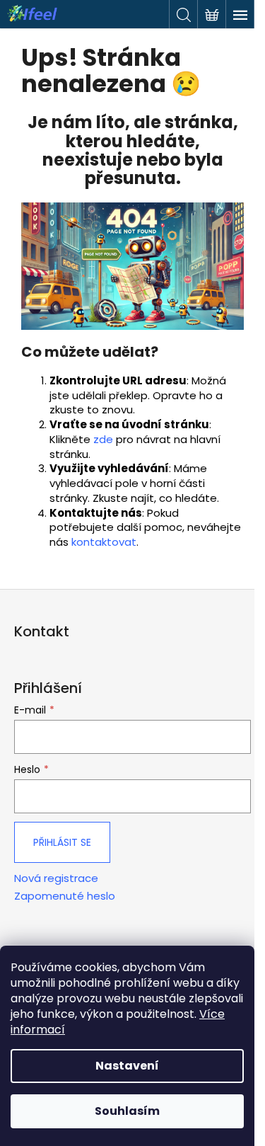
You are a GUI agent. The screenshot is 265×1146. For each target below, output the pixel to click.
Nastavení (127, 1066)
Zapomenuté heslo (64, 896)
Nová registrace (56, 878)
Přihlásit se (62, 842)
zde (103, 439)
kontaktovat (103, 541)
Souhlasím (127, 1111)
